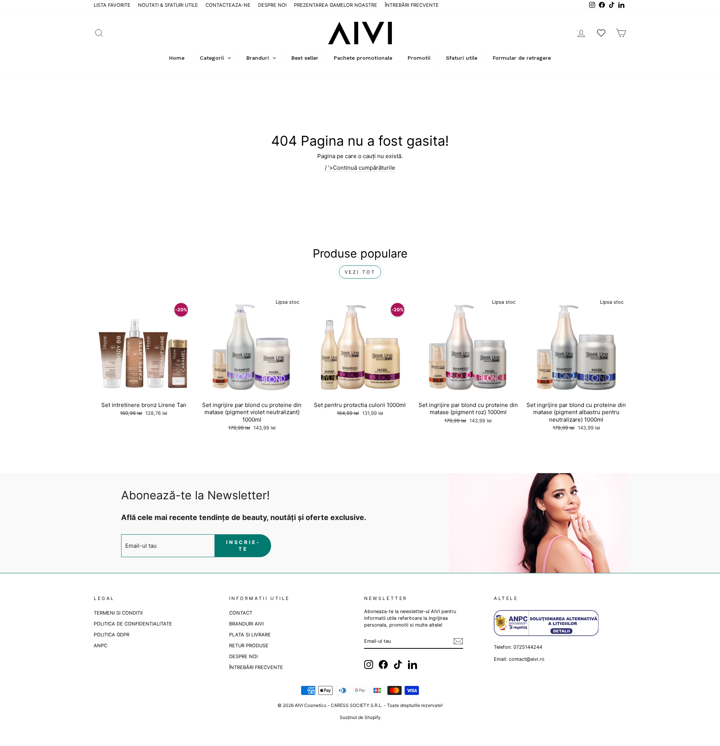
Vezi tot (360, 272)
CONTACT (240, 613)
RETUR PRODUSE (248, 645)
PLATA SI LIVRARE (250, 634)
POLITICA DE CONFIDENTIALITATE (133, 624)
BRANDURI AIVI (246, 624)
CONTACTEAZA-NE (228, 5)
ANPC (100, 645)
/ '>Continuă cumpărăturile (360, 167)
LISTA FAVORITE (112, 5)
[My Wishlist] (601, 33)
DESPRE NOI (272, 5)
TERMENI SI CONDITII (118, 613)
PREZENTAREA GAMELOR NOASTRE (335, 5)
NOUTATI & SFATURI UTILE (168, 5)
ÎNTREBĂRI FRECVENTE (412, 5)
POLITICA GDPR (111, 634)
